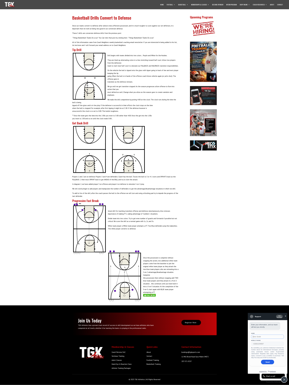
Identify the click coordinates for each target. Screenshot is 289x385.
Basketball (182, 5)
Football (170, 5)
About (272, 5)
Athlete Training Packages (121, 368)
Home (162, 5)
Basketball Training (154, 364)
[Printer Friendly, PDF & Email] (149, 295)
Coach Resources (259, 5)
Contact (280, 5)
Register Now (190, 322)
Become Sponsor (217, 5)
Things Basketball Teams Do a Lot (141, 38)
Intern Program (231, 5)
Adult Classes (117, 360)
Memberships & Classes (199, 5)
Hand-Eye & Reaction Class (122, 364)
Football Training (153, 360)
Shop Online (244, 5)
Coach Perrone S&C (119, 352)
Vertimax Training (118, 356)
